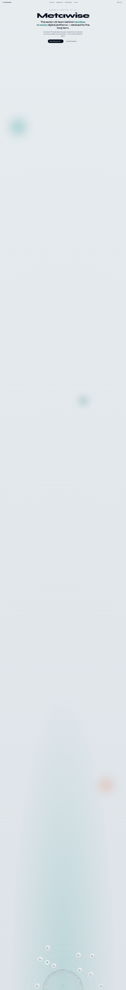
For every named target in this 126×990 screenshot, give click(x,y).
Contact (76, 2)
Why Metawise (68, 2)
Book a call (119, 2)
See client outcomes (71, 41)
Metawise (7, 2)
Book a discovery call (56, 41)
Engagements (59, 2)
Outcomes (51, 2)
